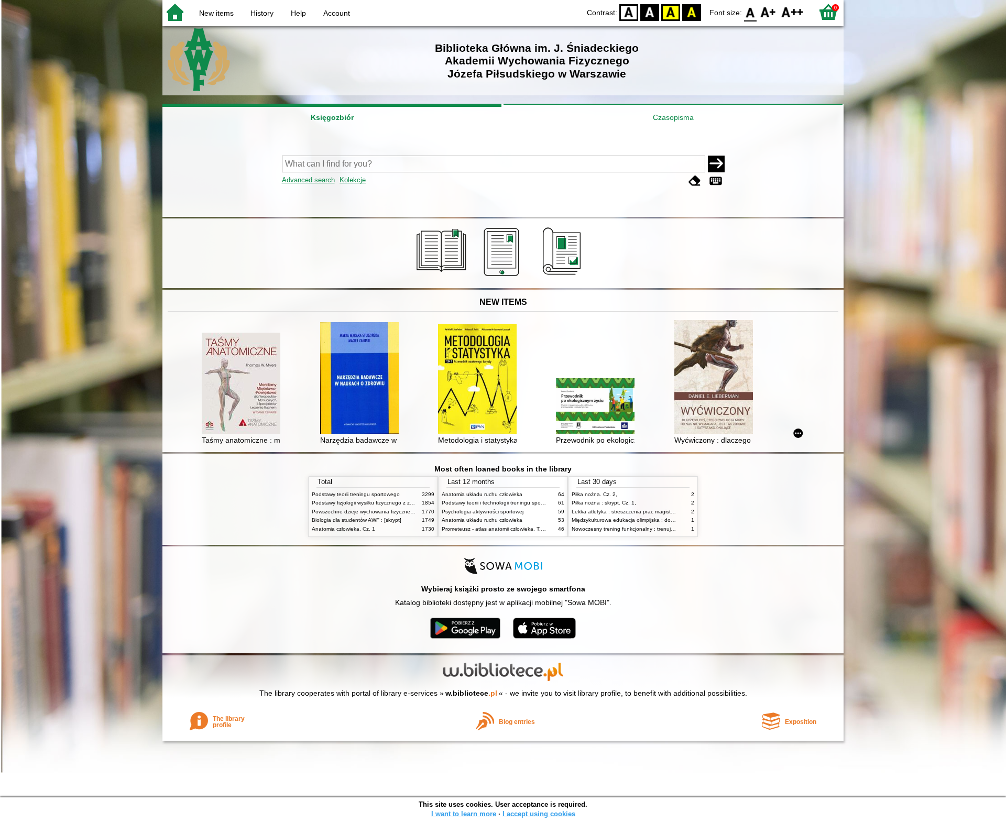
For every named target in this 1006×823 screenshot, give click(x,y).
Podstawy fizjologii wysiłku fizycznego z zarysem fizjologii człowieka (392, 503)
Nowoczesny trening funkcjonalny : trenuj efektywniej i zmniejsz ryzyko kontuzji (666, 529)
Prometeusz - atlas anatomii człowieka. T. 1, (494, 529)
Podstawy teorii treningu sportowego (356, 494)
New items (216, 13)
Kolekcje (353, 180)
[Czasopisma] (563, 276)
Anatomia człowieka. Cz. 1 (343, 529)
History (262, 13)
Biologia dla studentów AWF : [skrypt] (356, 520)
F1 (768, 11)
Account (336, 13)
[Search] (716, 164)
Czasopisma (673, 117)
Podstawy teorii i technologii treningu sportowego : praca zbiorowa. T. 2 (528, 503)
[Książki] (443, 276)
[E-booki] (503, 276)
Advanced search (308, 180)
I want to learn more (463, 814)
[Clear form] (694, 181)
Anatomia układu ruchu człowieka (482, 494)
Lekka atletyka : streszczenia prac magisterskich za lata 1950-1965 (653, 511)
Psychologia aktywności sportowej (482, 511)
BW (650, 11)
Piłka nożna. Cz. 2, (594, 494)
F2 (792, 11)
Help (298, 13)
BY (691, 11)
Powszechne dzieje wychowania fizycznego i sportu (374, 511)
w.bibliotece (471, 693)
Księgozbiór (332, 117)
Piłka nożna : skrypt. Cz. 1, (604, 503)
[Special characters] (715, 181)
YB (670, 11)
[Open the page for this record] (244, 384)
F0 (751, 11)
